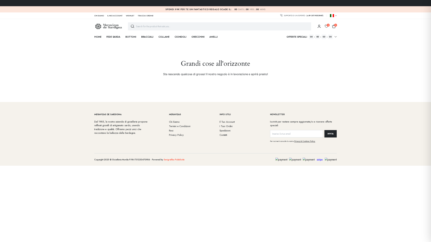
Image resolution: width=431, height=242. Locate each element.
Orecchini (198, 36)
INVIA (330, 133)
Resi (171, 130)
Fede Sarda (113, 36)
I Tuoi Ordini (226, 126)
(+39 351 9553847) (315, 15)
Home (97, 36)
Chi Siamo (99, 15)
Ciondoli (180, 36)
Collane (164, 36)
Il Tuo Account (227, 122)
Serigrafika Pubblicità (174, 159)
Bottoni (130, 36)
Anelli (213, 36)
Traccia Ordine (145, 15)
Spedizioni (225, 130)
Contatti (223, 135)
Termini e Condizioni (179, 126)
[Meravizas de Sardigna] (108, 26)
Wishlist (130, 15)
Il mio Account (115, 15)
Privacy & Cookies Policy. (304, 141)
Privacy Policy (176, 135)
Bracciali (147, 36)
